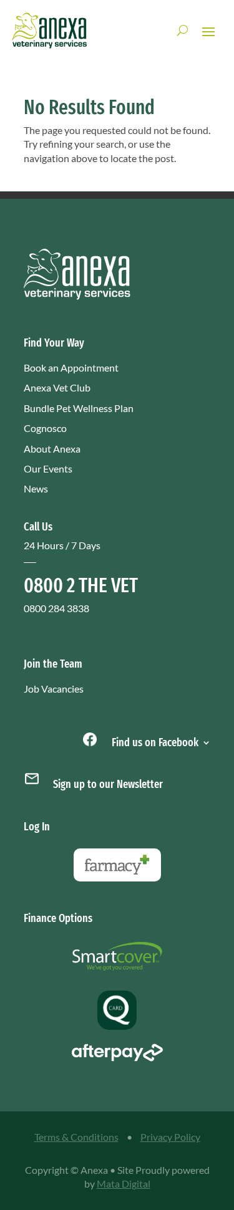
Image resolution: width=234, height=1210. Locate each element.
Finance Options (58, 918)
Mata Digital (123, 1183)
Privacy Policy (170, 1137)
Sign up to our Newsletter (108, 784)
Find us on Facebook (153, 741)
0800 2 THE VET (81, 585)
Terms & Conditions (76, 1137)
